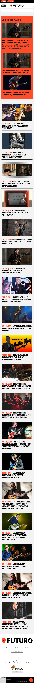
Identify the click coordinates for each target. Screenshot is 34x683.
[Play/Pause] (31, 680)
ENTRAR (4, 1)
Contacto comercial (17, 651)
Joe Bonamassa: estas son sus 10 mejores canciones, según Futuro (16, 71)
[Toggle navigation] (31, 6)
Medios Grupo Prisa (17, 672)
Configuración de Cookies (17, 661)
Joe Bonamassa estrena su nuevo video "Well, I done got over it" (16, 93)
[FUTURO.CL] (17, 5)
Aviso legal (6, 659)
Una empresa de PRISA (17, 667)
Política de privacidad (15, 659)
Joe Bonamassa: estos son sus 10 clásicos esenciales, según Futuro (15, 41)
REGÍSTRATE (11, 1)
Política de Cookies (25, 659)
